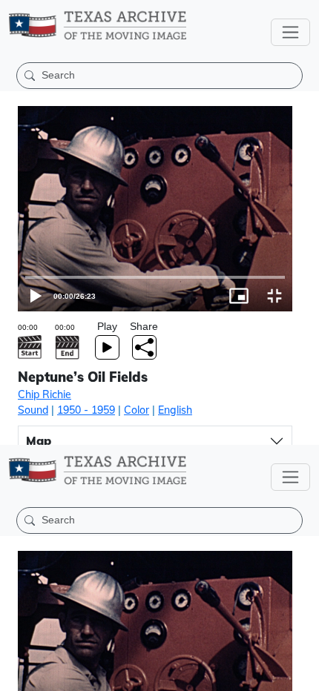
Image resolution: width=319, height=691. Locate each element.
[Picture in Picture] (265, 673)
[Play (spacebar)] (18, 673)
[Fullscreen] (301, 673)
